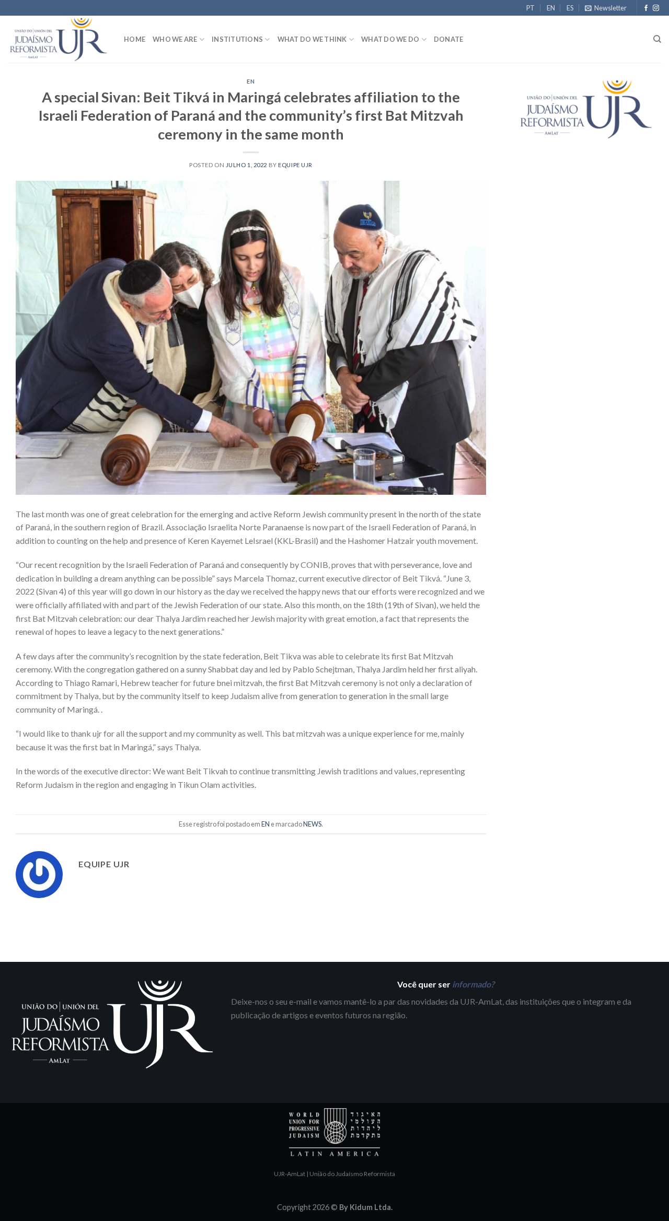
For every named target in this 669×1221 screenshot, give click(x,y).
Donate (449, 39)
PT (530, 8)
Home (134, 39)
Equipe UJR (295, 164)
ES (570, 8)
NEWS (312, 824)
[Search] (657, 39)
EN (551, 8)
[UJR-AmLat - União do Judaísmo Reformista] (58, 39)
